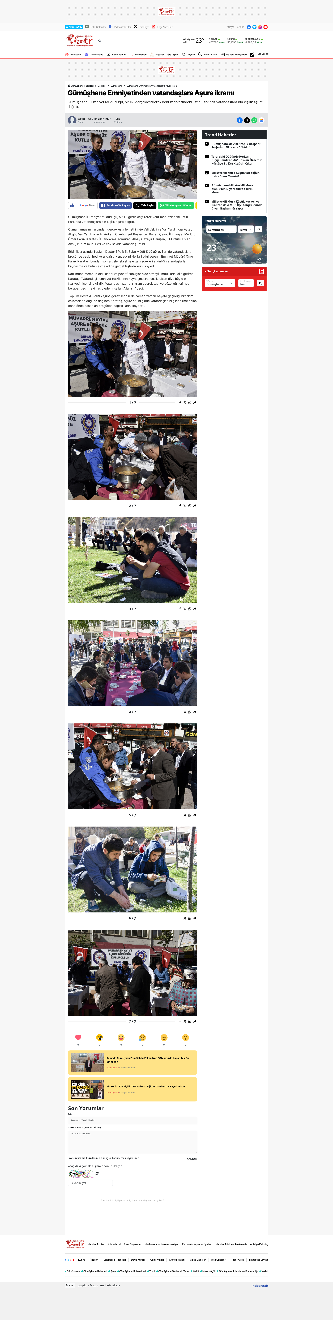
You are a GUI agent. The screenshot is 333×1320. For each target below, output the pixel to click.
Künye (230, 26)
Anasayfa (75, 54)
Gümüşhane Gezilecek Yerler (173, 1271)
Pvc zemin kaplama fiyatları (197, 1244)
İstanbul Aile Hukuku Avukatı (231, 1244)
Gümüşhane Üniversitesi (131, 1271)
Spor (175, 54)
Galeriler (102, 85)
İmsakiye (144, 27)
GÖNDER (192, 1159)
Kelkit (195, 1271)
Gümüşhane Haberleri (82, 85)
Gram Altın (254, 39)
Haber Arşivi (210, 54)
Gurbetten (141, 54)
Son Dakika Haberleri (115, 1259)
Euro (232, 39)
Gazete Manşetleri (236, 54)
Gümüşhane (96, 54)
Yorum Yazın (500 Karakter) (84, 1127)
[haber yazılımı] (260, 1285)
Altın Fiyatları (157, 1259)
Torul (151, 1271)
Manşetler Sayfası (258, 1259)
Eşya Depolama (132, 1244)
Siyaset (159, 54)
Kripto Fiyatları (177, 1259)
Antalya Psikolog (259, 1244)
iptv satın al (114, 1244)
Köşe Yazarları (165, 27)
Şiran (112, 1271)
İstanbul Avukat (96, 1244)
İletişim (240, 26)
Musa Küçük (208, 1271)
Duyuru (191, 54)
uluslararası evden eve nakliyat (162, 1244)
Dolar (214, 39)
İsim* (71, 1114)
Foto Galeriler (98, 27)
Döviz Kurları (138, 1259)
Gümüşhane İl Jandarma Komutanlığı (237, 1271)
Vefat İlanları (119, 54)
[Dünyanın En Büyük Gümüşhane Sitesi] (75, 1244)
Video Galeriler (122, 27)
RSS (70, 1285)
